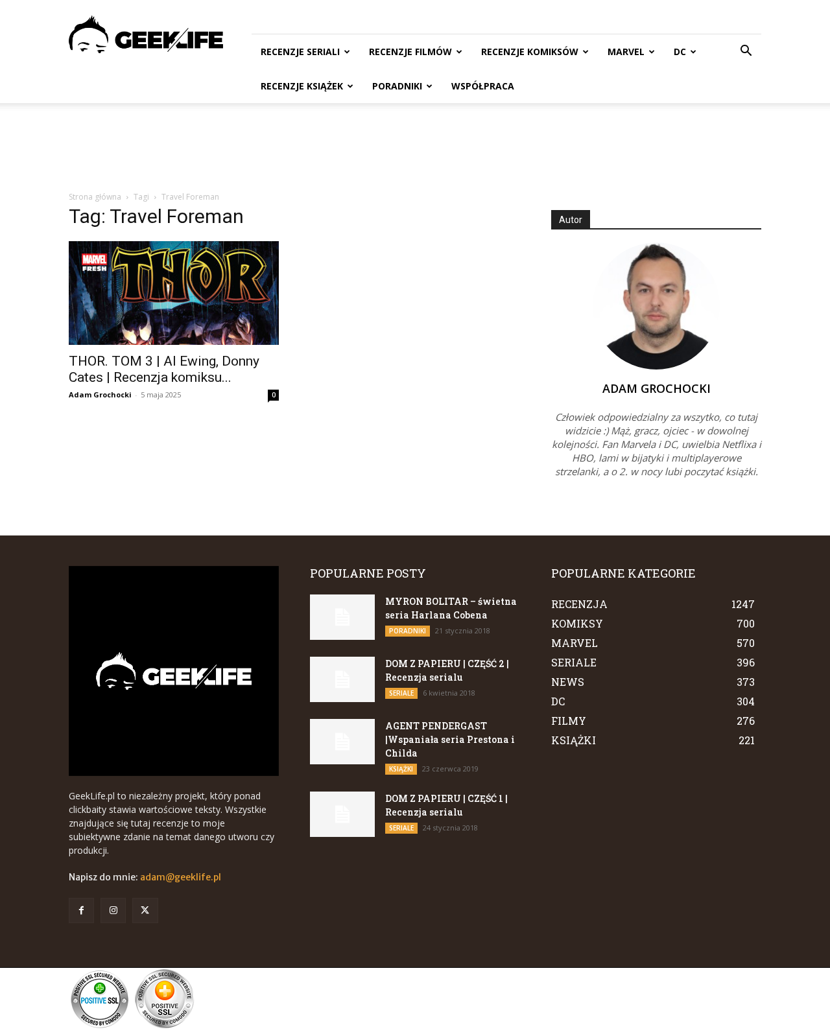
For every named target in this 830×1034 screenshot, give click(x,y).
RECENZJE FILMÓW (410, 51)
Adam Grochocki (100, 394)
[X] (145, 910)
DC (680, 51)
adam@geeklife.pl (180, 877)
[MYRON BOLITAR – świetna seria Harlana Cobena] (342, 617)
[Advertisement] (415, 148)
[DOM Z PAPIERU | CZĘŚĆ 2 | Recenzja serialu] (342, 679)
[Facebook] (81, 910)
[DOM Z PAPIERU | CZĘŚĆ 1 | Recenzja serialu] (342, 814)
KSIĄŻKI (401, 768)
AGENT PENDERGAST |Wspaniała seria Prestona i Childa (450, 739)
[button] (745, 52)
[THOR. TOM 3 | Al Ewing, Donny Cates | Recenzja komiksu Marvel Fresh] (174, 293)
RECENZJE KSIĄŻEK (302, 86)
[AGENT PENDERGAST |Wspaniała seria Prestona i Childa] (342, 741)
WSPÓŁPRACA (482, 86)
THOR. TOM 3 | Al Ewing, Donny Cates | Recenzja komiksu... (164, 369)
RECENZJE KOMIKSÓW (529, 51)
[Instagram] (113, 910)
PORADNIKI (397, 86)
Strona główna (95, 196)
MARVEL (626, 51)
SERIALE (401, 693)
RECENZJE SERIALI (300, 51)
